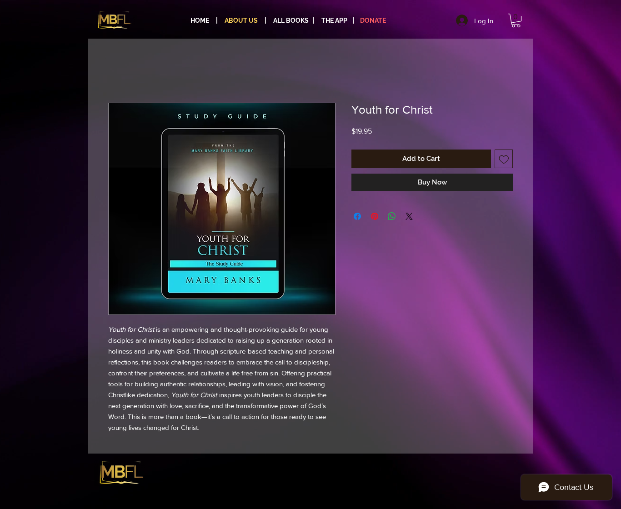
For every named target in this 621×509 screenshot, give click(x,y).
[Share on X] (409, 216)
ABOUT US (241, 20)
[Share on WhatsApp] (391, 216)
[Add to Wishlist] (504, 159)
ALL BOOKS (291, 20)
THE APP (334, 20)
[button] (516, 20)
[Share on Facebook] (357, 216)
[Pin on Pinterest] (374, 216)
